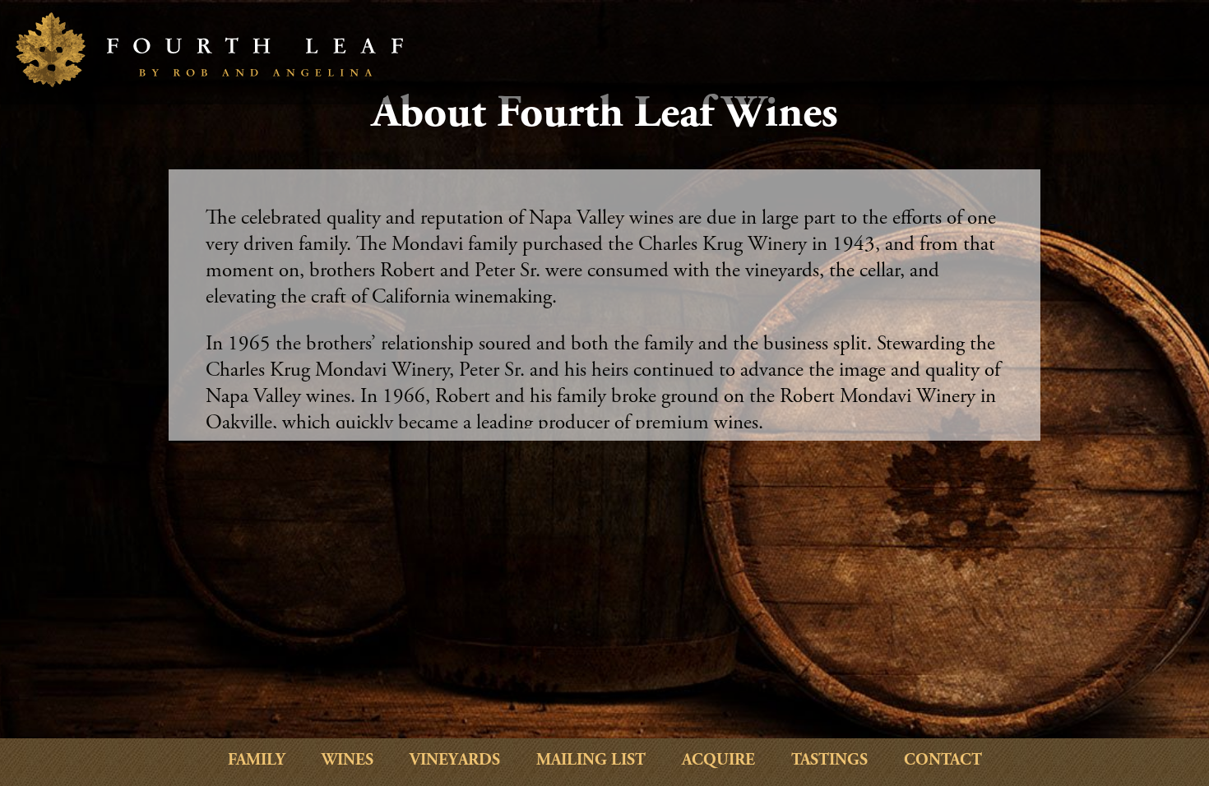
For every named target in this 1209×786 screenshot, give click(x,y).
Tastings (829, 761)
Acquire (718, 761)
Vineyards (455, 761)
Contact (943, 761)
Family (256, 761)
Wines (347, 761)
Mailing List (591, 761)
